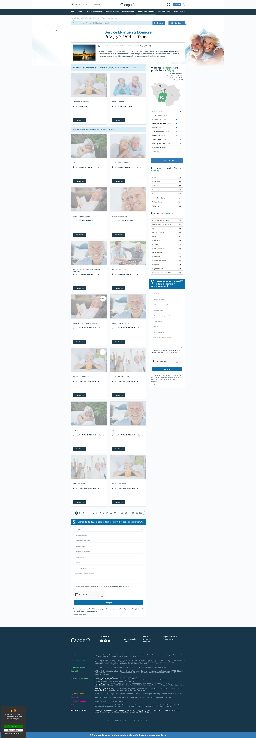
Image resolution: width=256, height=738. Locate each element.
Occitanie (166, 265)
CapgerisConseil (112, 710)
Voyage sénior (133, 697)
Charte (126, 642)
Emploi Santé (99, 701)
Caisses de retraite (147, 673)
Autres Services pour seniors (118, 690)
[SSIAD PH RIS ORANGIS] (89, 199)
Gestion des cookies (141, 721)
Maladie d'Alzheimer (117, 660)
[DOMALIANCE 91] (89, 467)
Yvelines (166, 186)
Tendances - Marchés (113, 706)
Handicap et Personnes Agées (174, 655)
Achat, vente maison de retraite (148, 706)
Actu (73, 12)
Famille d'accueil (157, 662)
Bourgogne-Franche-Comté (166, 224)
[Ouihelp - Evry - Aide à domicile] (89, 306)
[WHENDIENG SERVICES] (89, 85)
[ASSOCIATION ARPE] (128, 253)
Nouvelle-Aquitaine (166, 261)
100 (140, 513)
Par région (98, 667)
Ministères (102, 671)
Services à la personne (146, 12)
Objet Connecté (166, 706)
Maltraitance (170, 673)
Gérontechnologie (128, 706)
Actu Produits (157, 655)
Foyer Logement (144, 660)
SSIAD (131, 681)
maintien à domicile (169, 51)
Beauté (125, 697)
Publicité (146, 642)
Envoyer (108, 602)
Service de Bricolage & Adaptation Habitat (152, 688)
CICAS (134, 678)
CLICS (118, 673)
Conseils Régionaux (133, 671)
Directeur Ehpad (146, 664)
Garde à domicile (135, 680)
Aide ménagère (122, 680)
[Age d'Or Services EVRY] (128, 306)
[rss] (79, 4)
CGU (125, 637)
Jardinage (131, 688)
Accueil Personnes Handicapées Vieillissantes (168, 660)
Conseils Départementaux (150, 671)
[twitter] (76, 4)
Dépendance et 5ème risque (127, 655)
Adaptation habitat (175, 694)
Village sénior (114, 694)
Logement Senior (127, 12)
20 (111, 513)
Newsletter (96, 4)
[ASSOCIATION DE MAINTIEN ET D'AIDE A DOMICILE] (89, 253)
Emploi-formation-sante (103, 712)
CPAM (102, 673)
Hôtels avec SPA (100, 697)
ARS (96, 671)
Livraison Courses (149, 680)
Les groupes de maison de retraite (137, 662)
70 (129, 513)
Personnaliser (13, 730)
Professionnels (76, 705)
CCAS (108, 673)
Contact (87, 4)
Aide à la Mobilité (121, 685)
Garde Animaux (121, 688)
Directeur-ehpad (147, 710)
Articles (104, 655)
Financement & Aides (102, 664)
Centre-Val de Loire (166, 232)
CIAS (113, 673)
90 (137, 513)
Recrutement (109, 705)
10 (107, 513)
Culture (125, 656)
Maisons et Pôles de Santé (141, 712)
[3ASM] (89, 146)
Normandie (166, 257)
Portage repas (163, 680)
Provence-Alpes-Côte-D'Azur (166, 273)
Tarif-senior (126, 712)
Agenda (80, 12)
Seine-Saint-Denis (166, 198)
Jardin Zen (167, 697)
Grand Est (166, 244)
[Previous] (72, 513)
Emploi (182, 12)
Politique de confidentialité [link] (13, 733)
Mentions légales (130, 639)
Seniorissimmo (99, 710)
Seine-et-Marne (166, 190)
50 (122, 513)
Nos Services (99, 706)
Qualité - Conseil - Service (124, 705)
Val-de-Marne (166, 202)
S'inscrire (177, 4)
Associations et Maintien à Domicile (156, 683)
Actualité (73, 655)
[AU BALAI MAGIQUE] (128, 467)
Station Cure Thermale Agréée (151, 697)
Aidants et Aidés (145, 655)
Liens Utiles (74, 671)
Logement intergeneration (157, 694)
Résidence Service (111, 12)
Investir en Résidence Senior (127, 667)
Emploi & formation (78, 701)
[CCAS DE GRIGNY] (128, 85)
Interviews (112, 655)
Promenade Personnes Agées (163, 685)
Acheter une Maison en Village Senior (152, 667)
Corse (166, 236)
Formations (109, 701)
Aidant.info (117, 712)
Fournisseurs (99, 705)
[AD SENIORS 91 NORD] (89, 360)
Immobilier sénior (126, 694)
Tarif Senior (112, 697)
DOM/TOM (166, 240)
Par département (109, 667)
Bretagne (166, 228)
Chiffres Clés (125, 664)
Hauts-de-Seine (166, 182)
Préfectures (165, 671)
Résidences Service (77, 667)
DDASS (180, 671)
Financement (140, 705)
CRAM (96, 673)
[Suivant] (144, 513)
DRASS (173, 671)
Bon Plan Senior (100, 656)
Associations (160, 673)
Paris (166, 178)
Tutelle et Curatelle (101, 674)
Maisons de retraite (94, 12)
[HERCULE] (128, 413)
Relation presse (168, 639)
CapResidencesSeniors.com (129, 710)
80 (133, 513)
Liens (169, 12)
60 (126, 513)
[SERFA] (89, 413)
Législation (115, 664)
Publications (117, 656)
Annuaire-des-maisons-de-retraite (167, 710)
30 (115, 513)
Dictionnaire (135, 664)
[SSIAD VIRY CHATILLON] (128, 360)
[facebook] (72, 4)
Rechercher (159, 23)
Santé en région (113, 671)
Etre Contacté (176, 23)
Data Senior (133, 656)
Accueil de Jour (131, 660)
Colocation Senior (140, 694)
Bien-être (161, 12)
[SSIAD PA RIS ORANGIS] (128, 146)
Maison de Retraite (101, 660)
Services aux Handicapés (118, 681)
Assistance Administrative (112, 683)
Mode (119, 697)
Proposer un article (170, 637)
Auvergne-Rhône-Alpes (166, 220)
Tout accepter (13, 726)
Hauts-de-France (166, 248)
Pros (176, 12)
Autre (155, 664)
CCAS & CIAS (120, 678)
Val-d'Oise (166, 206)
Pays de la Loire (166, 269)
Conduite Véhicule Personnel (140, 685)
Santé (109, 656)
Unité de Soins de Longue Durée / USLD (109, 662)
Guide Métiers (119, 701)
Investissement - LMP (154, 705)
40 (118, 513)
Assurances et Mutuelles (130, 673)
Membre (169, 4)
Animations (168, 662)
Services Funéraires (137, 690)
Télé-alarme (174, 688)
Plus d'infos (80, 120)
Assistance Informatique (132, 683)
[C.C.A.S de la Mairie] (128, 199)
